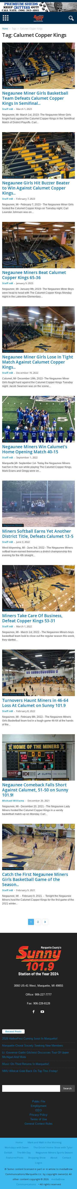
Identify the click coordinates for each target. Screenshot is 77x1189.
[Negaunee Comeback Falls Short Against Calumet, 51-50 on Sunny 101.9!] (38, 757)
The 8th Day (24, 1152)
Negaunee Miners (13, 87)
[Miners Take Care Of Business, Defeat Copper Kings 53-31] (38, 588)
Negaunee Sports (12, 266)
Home (5, 28)
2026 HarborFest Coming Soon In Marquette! (30, 1038)
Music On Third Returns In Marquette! (25, 1064)
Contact (66, 1157)
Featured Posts (14, 1157)
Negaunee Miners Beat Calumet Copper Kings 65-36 (34, 275)
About (53, 1157)
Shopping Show (37, 1157)
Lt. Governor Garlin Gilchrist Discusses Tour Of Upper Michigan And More (35, 1055)
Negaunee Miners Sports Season (54, 1152)
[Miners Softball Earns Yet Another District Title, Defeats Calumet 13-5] (38, 504)
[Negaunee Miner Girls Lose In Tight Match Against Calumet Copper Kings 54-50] (38, 329)
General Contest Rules (39, 1123)
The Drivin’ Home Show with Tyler (53, 1147)
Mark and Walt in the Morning (44, 1142)
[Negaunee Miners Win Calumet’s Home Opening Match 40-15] (38, 419)
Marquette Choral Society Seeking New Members (32, 1045)
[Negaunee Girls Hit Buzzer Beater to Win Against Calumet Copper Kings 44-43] (38, 155)
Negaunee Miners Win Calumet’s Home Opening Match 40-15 (34, 449)
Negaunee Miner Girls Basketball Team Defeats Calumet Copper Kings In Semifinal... (35, 98)
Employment (38, 1105)
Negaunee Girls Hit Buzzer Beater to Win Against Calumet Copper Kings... (36, 188)
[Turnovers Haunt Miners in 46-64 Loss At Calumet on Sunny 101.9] (38, 673)
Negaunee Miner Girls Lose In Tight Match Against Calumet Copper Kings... (37, 362)
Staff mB (7, 109)
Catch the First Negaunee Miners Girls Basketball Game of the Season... (35, 879)
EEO (38, 1110)
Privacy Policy (38, 1114)
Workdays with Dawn (16, 1147)
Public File (38, 1101)
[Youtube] (43, 1012)
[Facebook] (34, 1012)
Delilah (8, 1152)
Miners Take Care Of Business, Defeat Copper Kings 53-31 (32, 618)
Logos (38, 1162)
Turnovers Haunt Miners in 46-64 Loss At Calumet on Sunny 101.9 (35, 703)
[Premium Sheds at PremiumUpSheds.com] (38, 7)
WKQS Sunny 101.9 (13, 694)
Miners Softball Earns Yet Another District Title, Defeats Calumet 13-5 (37, 533)
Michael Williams (13, 800)
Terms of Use (38, 1119)
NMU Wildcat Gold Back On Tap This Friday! (30, 1071)
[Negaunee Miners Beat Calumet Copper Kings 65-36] (38, 245)
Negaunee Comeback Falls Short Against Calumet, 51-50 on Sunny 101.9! (35, 790)
